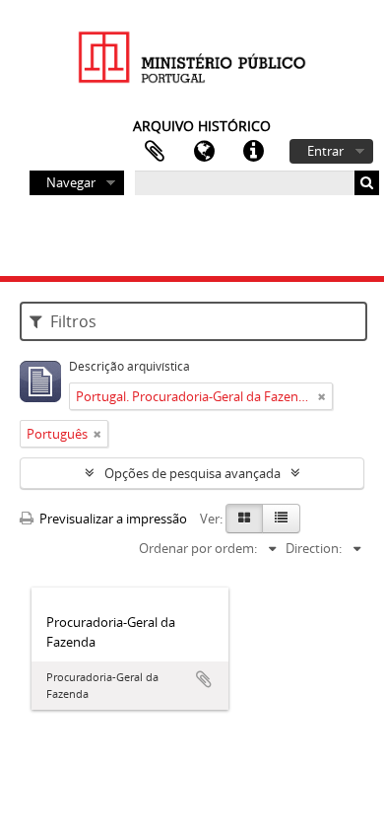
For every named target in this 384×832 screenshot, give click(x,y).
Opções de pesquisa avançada (192, 473)
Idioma (203, 151)
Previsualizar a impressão (111, 518)
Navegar (71, 182)
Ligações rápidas (253, 151)
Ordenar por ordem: (198, 548)
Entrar (325, 151)
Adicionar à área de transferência (204, 679)
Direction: (314, 548)
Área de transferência (154, 151)
